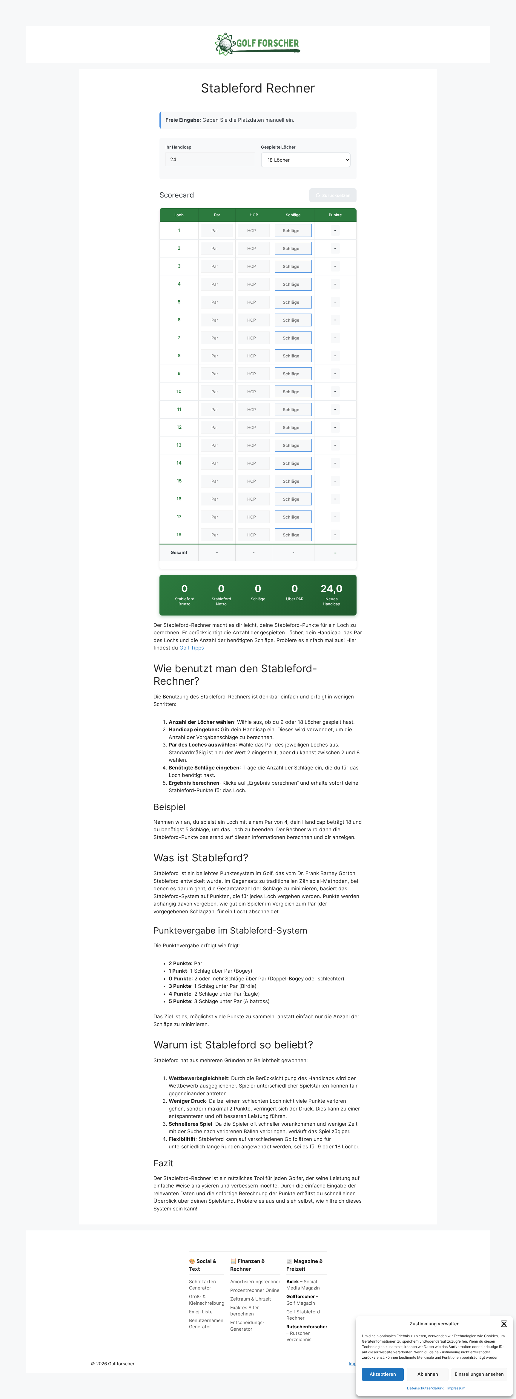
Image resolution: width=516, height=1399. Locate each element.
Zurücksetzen (333, 195)
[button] (504, 1324)
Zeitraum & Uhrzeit (250, 1299)
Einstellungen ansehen (479, 1374)
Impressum (456, 1388)
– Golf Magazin (302, 1300)
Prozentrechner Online (255, 1290)
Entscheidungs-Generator (247, 1326)
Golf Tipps (191, 648)
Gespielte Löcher (278, 146)
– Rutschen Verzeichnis (306, 1333)
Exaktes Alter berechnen (244, 1311)
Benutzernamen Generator (206, 1323)
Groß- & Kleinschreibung (206, 1300)
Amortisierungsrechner (255, 1281)
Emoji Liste (201, 1312)
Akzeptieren (383, 1374)
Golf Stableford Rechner (303, 1315)
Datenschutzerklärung (425, 1388)
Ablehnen (427, 1374)
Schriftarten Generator (202, 1285)
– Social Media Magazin (303, 1285)
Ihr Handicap (178, 146)
